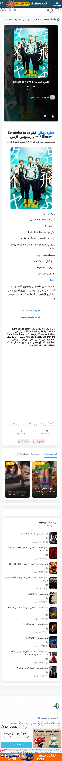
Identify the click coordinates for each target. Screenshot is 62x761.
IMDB (52, 280)
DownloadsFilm (49, 19)
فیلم (37, 19)
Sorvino (35, 331)
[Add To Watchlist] (34, 88)
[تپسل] (1, 9)
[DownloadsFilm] (32, 706)
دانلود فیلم (14, 723)
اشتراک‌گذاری (23, 441)
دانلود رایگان (46, 132)
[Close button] (59, 726)
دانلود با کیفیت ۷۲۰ (31, 311)
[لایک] (53, 116)
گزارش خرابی (38, 441)
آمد (35, 345)
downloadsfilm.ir (49, 723)
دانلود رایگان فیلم (30, 723)
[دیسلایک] (45, 116)
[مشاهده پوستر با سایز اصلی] (31, 52)
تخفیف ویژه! (16, 745)
